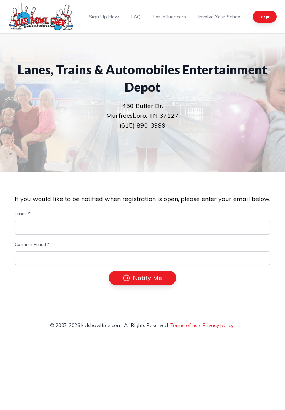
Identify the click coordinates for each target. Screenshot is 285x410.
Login (265, 17)
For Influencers (169, 17)
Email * (23, 214)
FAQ (136, 17)
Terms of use (185, 325)
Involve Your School (220, 17)
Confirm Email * (32, 244)
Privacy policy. (218, 325)
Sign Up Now (104, 17)
